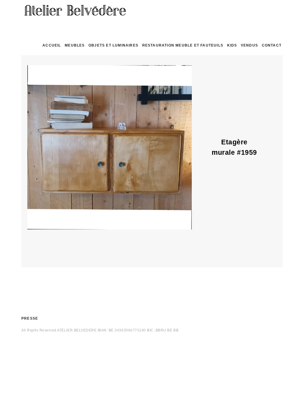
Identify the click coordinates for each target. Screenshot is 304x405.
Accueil (51, 45)
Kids (232, 45)
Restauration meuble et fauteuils (182, 45)
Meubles (75, 45)
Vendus (249, 45)
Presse (29, 318)
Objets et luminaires (113, 45)
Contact (271, 45)
